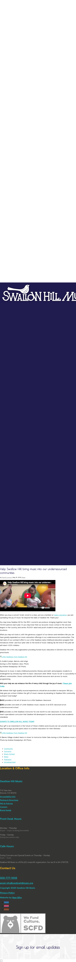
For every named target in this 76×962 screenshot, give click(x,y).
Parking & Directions (9, 800)
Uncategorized (9, 762)
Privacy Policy (7, 892)
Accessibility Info (7, 797)
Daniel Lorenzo (7, 577)
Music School (9, 754)
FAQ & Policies (6, 803)
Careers (3, 807)
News (23, 577)
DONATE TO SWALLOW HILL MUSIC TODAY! (17, 722)
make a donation (60, 615)
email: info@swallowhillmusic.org (16, 883)
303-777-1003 (8, 877)
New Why (17, 897)
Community (8, 749)
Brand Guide (5, 810)
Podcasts (7, 760)
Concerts (7, 751)
